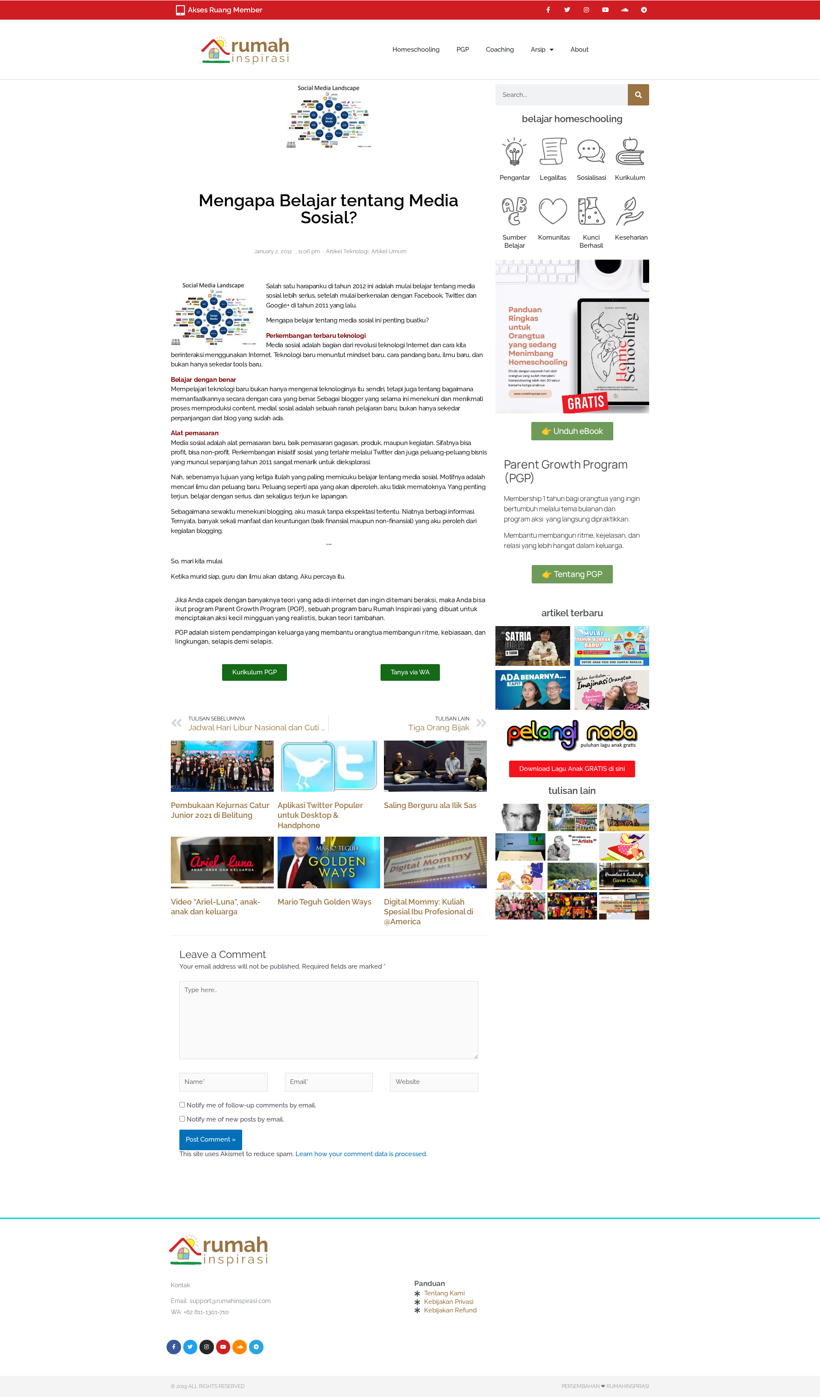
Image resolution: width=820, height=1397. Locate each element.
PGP (463, 49)
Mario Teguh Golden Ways (325, 901)
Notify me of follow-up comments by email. (251, 1105)
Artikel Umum (389, 251)
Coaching (500, 49)
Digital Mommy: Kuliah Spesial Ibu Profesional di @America (428, 911)
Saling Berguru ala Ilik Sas (430, 805)
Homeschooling (415, 49)
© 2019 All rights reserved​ (208, 1386)
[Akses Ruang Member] (180, 10)
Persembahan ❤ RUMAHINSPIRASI (605, 1386)
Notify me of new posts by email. (235, 1119)
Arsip (538, 49)
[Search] (638, 94)
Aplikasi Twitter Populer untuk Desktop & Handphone (320, 815)
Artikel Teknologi (347, 251)
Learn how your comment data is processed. (361, 1154)
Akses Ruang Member (225, 10)
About (580, 49)
